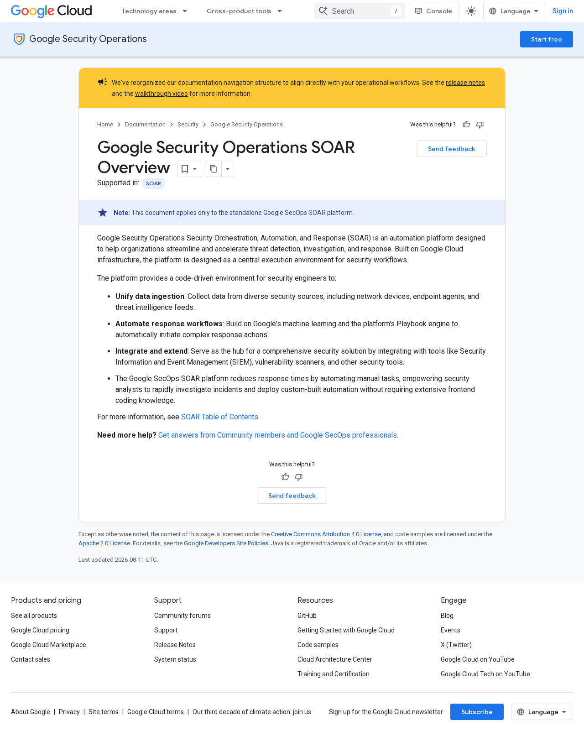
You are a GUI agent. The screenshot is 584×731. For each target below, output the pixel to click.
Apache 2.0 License (104, 543)
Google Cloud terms (155, 711)
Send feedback (451, 149)
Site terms (104, 711)
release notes (465, 82)
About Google (30, 711)
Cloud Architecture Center (334, 659)
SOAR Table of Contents (219, 416)
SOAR (153, 183)
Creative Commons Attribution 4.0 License (326, 534)
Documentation (145, 124)
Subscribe (477, 712)
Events (450, 630)
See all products (34, 615)
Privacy (69, 711)
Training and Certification (333, 674)
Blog (447, 615)
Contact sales (30, 659)
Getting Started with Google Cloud (346, 630)
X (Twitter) (456, 644)
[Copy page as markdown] (213, 169)
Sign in (563, 11)
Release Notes (175, 644)
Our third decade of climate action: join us (252, 711)
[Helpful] (466, 124)
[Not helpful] (480, 124)
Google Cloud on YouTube (478, 659)
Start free (546, 39)
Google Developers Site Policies (226, 543)
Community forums (182, 615)
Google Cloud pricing (40, 630)
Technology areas (149, 11)
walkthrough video (161, 93)
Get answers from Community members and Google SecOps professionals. (278, 435)
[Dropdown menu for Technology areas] (187, 11)
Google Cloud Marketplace (48, 644)
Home (105, 124)
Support (165, 630)
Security (187, 124)
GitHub (307, 615)
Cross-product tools (239, 11)
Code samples (318, 644)
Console (439, 11)
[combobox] (359, 11)
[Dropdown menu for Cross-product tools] (282, 11)
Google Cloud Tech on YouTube (485, 674)
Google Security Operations (88, 39)
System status (175, 659)
